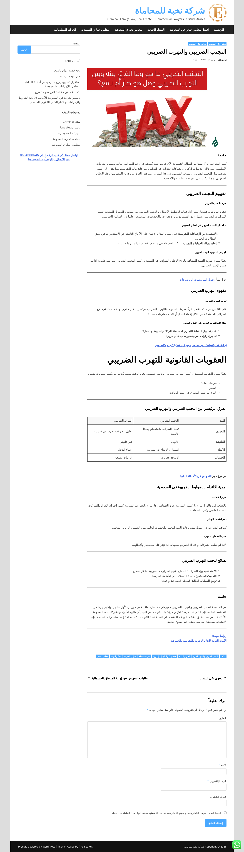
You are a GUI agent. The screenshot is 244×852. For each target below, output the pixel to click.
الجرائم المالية (184, 656)
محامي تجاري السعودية (128, 29)
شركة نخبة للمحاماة (170, 10)
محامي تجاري (102, 656)
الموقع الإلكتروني (217, 796)
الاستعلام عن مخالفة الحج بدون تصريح (57, 92)
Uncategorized (70, 127)
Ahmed (222, 60)
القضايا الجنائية (156, 29)
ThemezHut (86, 846)
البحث (76, 43)
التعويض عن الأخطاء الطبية (195, 476)
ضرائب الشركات (130, 656)
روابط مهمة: (219, 636)
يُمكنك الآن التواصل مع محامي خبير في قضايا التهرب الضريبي (190, 345)
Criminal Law (71, 121)
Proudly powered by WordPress (37, 846)
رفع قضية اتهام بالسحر (66, 70)
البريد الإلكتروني (216, 780)
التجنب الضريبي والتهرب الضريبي (205, 656)
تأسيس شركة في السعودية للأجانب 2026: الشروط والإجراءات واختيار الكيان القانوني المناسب (49, 100)
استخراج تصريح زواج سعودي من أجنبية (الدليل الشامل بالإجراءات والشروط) (52, 84)
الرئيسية (219, 29)
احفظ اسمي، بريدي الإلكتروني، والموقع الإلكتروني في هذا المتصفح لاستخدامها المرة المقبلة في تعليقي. (165, 812)
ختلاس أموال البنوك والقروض (164, 656)
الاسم (222, 765)
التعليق (221, 718)
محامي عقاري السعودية (95, 29)
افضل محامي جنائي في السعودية (189, 29)
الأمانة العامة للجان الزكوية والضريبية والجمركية (198, 640)
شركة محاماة (144, 656)
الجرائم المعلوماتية (65, 29)
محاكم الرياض (116, 656)
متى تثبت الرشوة (70, 76)
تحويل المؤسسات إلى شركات (197, 279)
